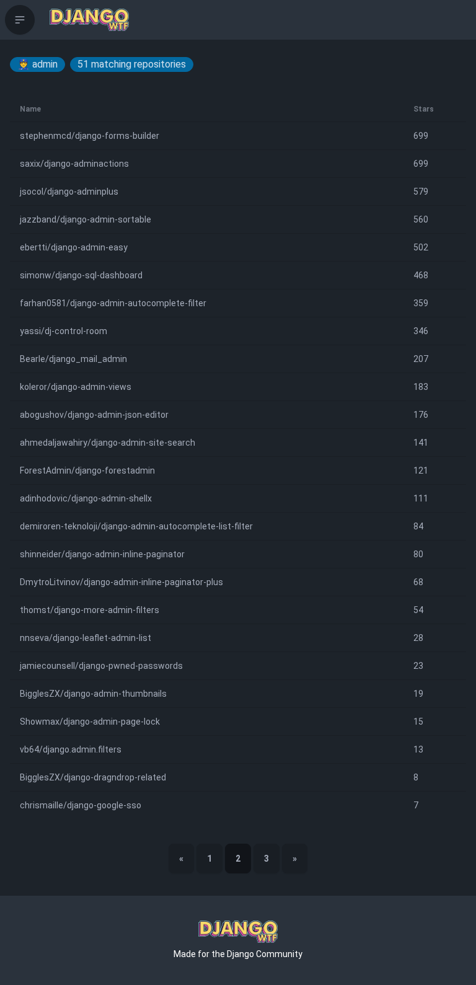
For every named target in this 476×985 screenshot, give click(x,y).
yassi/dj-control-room (63, 331)
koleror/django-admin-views (75, 387)
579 (420, 192)
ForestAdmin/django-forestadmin (87, 470)
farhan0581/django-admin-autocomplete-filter (113, 303)
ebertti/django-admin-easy (74, 247)
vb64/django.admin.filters (70, 749)
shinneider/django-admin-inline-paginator (102, 554)
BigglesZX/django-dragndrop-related (93, 777)
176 (420, 415)
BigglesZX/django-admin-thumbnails (93, 694)
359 (420, 303)
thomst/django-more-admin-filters (89, 610)
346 (420, 331)
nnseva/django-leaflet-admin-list (85, 638)
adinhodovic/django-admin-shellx (86, 498)
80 (418, 554)
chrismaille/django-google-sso (80, 805)
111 (420, 498)
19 (418, 694)
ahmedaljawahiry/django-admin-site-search (107, 443)
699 (420, 136)
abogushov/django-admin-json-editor (94, 415)
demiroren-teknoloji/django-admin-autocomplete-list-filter (136, 526)
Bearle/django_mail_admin (73, 359)
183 (420, 387)
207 (420, 359)
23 (418, 666)
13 (418, 749)
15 (418, 722)
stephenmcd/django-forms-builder (89, 136)
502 (420, 247)
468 (420, 275)
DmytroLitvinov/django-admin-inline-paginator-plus (121, 582)
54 (418, 610)
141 (420, 443)
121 (420, 470)
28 (418, 638)
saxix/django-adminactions (74, 164)
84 (418, 526)
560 (420, 219)
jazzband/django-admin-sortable (85, 219)
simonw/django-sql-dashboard (81, 275)
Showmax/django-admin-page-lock (90, 722)
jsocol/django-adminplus (69, 192)
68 (418, 582)
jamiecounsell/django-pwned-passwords (101, 666)
